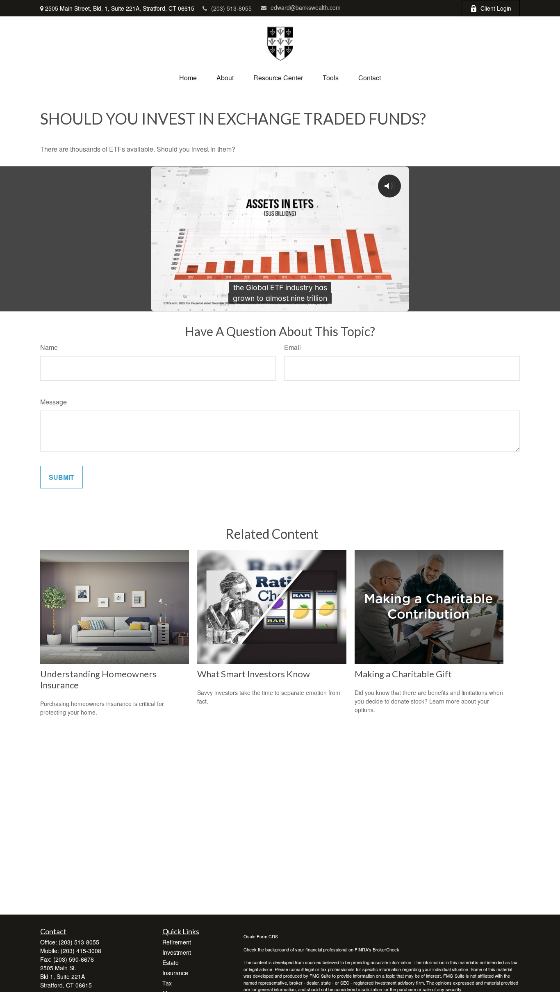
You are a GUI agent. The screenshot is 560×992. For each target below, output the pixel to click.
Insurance (175, 973)
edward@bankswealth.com (306, 7)
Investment (176, 952)
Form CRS (267, 936)
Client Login (495, 8)
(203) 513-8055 (231, 8)
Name (49, 347)
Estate (170, 962)
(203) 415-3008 (81, 951)
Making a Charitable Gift (403, 673)
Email (292, 347)
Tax (167, 983)
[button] (188, 78)
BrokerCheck (386, 949)
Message (53, 401)
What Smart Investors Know (253, 673)
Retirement (176, 942)
